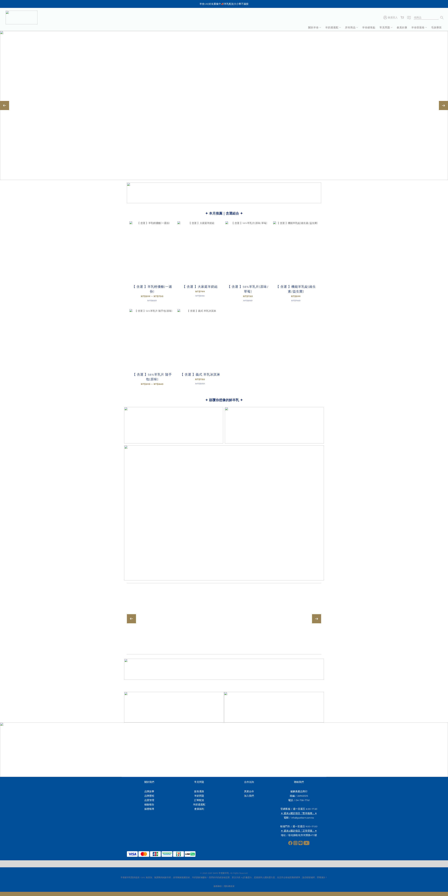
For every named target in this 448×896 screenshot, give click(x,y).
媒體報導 (149, 809)
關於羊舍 (313, 27)
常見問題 (385, 27)
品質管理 (149, 800)
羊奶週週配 (331, 27)
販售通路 (199, 791)
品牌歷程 (149, 796)
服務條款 (218, 886)
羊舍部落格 (418, 27)
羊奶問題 (199, 796)
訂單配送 (199, 800)
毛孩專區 (436, 27)
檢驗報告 (149, 804)
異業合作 (249, 791)
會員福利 (199, 809)
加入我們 (249, 796)
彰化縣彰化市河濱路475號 (302, 835)
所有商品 (350, 27)
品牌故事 (149, 791)
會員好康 (402, 27)
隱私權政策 (229, 886)
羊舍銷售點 (368, 27)
